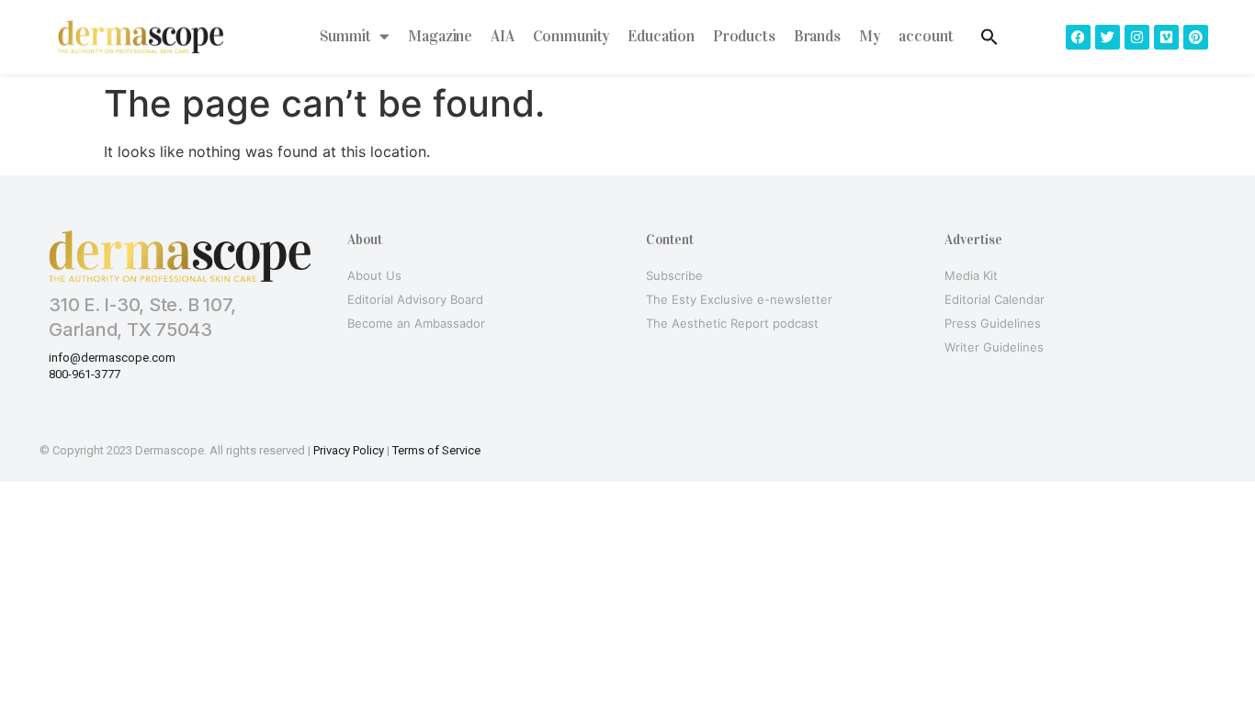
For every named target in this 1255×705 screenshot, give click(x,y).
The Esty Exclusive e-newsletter (739, 299)
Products (744, 36)
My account (906, 36)
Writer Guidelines (994, 347)
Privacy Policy (348, 450)
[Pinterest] (1195, 37)
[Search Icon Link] (989, 37)
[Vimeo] (1166, 37)
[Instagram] (1137, 37)
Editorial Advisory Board (415, 299)
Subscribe (674, 275)
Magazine (440, 36)
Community (571, 36)
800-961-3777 (84, 374)
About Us (374, 275)
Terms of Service (436, 450)
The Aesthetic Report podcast (732, 323)
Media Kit (971, 275)
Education (661, 36)
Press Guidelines (992, 323)
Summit (345, 36)
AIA (502, 36)
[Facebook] (1078, 37)
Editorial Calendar (994, 299)
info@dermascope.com (112, 357)
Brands (817, 36)
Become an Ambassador (416, 323)
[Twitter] (1107, 37)
